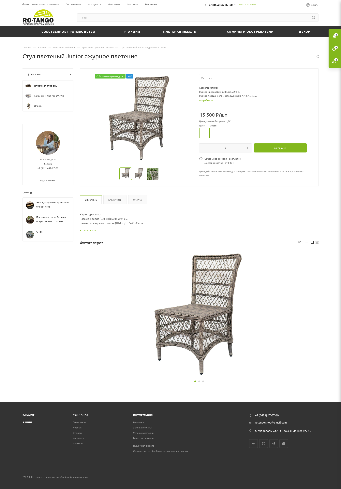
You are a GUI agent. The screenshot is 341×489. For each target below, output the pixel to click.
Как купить (115, 199)
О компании (79, 422)
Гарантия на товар (143, 437)
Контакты (78, 437)
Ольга (48, 163)
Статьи (27, 192)
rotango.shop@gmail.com (271, 422)
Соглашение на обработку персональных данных (160, 451)
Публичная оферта (143, 445)
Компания (80, 414)
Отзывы (77, 432)
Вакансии (78, 443)
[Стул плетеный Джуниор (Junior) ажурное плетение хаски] (139, 118)
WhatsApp (283, 443)
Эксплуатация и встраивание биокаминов (52, 204)
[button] (195, 381)
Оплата (137, 199)
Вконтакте (253, 443)
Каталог (28, 414)
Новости (77, 427)
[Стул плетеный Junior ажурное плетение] (199, 315)
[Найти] (314, 17)
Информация (143, 414)
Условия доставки (143, 432)
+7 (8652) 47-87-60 (221, 5)
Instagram (263, 443)
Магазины (138, 422)
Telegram (273, 443)
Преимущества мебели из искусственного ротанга (51, 219)
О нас (39, 231)
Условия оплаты (142, 427)
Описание (91, 199)
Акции (27, 422)
